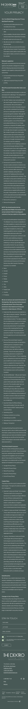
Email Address (6, 631)
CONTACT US (8, 679)
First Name (5, 622)
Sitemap (13, 692)
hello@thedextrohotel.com (10, 672)
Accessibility (8, 692)
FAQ (5, 681)
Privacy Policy (20, 636)
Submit (6, 645)
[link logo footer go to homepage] (14, 656)
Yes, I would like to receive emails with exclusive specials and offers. (15, 640)
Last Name (5, 627)
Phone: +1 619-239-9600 (22, 3)
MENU (14, 6)
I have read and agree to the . (14, 636)
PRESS (6, 684)
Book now (22, 6)
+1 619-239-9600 (8, 670)
